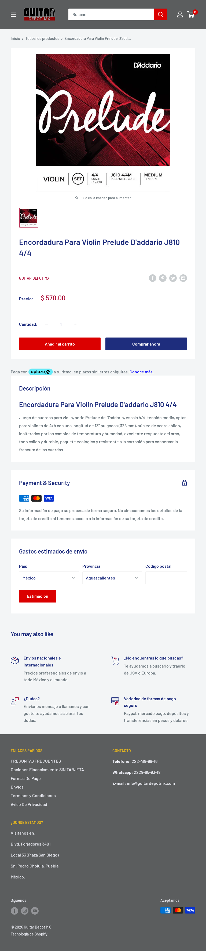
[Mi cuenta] (180, 14)
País (23, 566)
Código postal (158, 566)
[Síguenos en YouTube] (35, 911)
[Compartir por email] (183, 278)
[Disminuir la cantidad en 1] (46, 324)
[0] (190, 14)
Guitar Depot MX (34, 278)
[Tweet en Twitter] (173, 278)
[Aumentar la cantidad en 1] (75, 324)
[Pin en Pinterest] (163, 278)
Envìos (17, 786)
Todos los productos (42, 38)
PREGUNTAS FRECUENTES (36, 760)
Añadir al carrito (60, 343)
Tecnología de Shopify (29, 934)
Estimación (37, 595)
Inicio (15, 38)
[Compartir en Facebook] (152, 278)
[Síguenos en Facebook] (14, 911)
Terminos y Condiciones (33, 795)
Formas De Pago (26, 778)
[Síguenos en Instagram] (24, 911)
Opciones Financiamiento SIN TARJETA (47, 769)
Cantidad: (28, 324)
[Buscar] (160, 14)
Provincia (91, 566)
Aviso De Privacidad (29, 804)
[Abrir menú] (13, 15)
